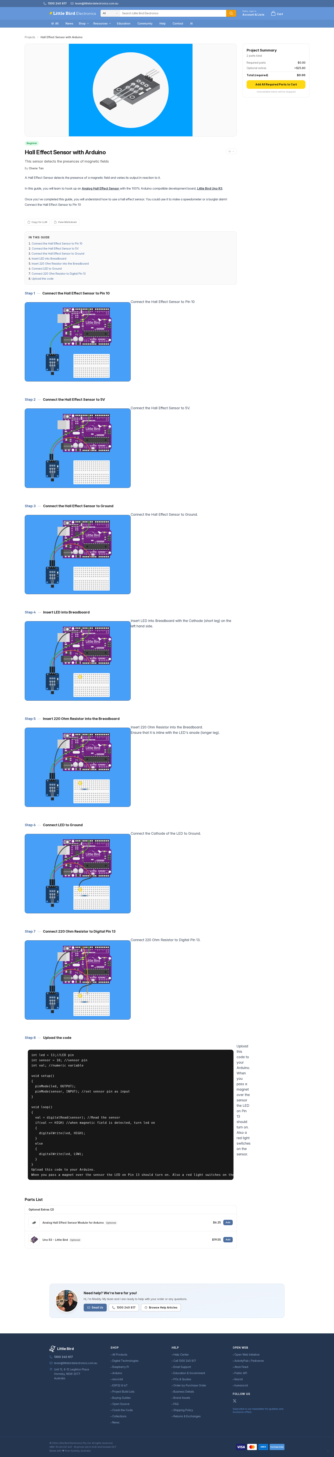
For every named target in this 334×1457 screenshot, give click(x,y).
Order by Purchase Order (189, 1385)
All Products (119, 1354)
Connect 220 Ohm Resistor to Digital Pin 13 (59, 273)
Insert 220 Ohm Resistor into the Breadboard (60, 263)
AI (191, 23)
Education (123, 23)
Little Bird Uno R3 (209, 188)
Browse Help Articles (163, 1307)
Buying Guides (121, 1397)
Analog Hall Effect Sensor (101, 188)
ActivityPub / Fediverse (249, 1360)
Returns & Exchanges (187, 1416)
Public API (240, 1373)
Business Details (183, 1391)
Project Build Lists (123, 1391)
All (57, 23)
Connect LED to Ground (47, 268)
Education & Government (189, 1373)
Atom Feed (241, 1366)
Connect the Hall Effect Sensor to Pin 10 (57, 243)
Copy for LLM (39, 222)
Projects (30, 37)
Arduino (117, 1373)
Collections (119, 1416)
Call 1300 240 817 (184, 1360)
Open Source (121, 1404)
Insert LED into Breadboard (49, 258)
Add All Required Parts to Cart (276, 84)
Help (162, 23)
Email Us (97, 1307)
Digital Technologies (125, 1360)
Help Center (181, 1354)
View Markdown (67, 222)
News (69, 23)
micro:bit (117, 1379)
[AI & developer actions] (231, 151)
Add (228, 1222)
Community (145, 23)
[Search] (231, 13)
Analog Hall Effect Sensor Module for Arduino (73, 1222)
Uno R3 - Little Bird (55, 1239)
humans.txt (241, 1385)
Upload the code (43, 278)
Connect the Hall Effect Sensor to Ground (58, 253)
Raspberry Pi (120, 1366)
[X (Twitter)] (235, 1401)
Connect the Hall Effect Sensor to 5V (55, 248)
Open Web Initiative (247, 1354)
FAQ (176, 1404)
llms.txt (238, 1379)
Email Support (182, 1366)
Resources (100, 23)
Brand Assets (181, 1397)
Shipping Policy (183, 1410)
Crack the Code (122, 1410)
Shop (82, 23)
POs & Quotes (182, 1379)
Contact (178, 23)
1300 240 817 (126, 1307)
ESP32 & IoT (120, 1385)
